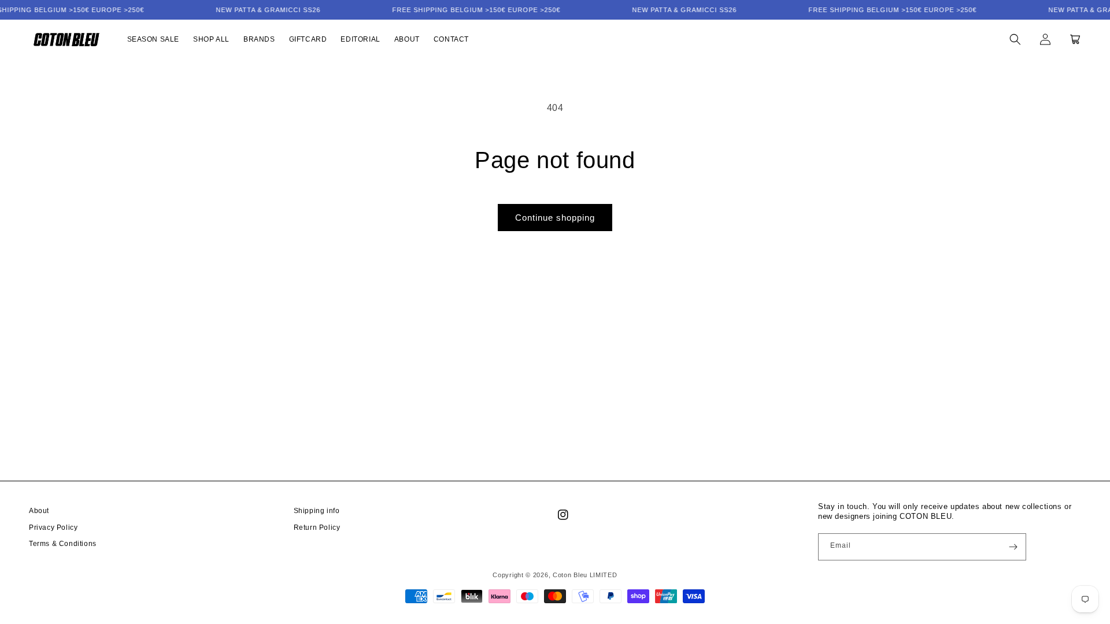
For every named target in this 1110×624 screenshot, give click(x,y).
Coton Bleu (570, 574)
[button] (1015, 39)
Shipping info (317, 511)
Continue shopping (555, 217)
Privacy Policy (53, 527)
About (39, 511)
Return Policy (317, 527)
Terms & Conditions (63, 544)
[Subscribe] (1013, 546)
